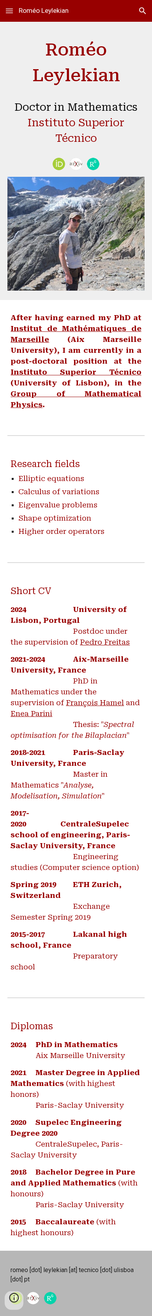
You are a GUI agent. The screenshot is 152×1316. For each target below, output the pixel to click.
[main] (76, 93)
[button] (9, 10)
